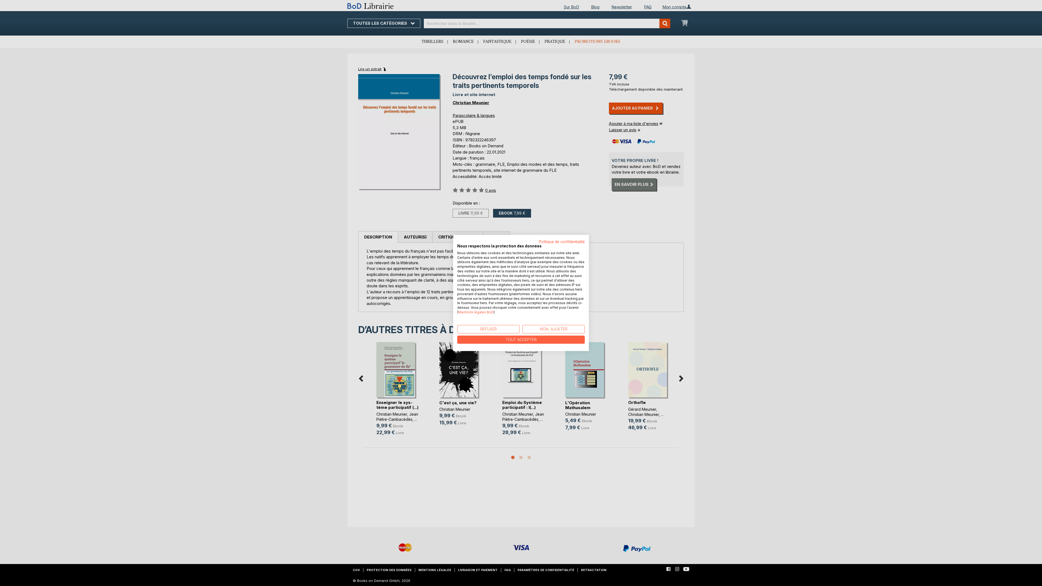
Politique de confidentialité (562, 242)
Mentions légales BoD (476, 312)
